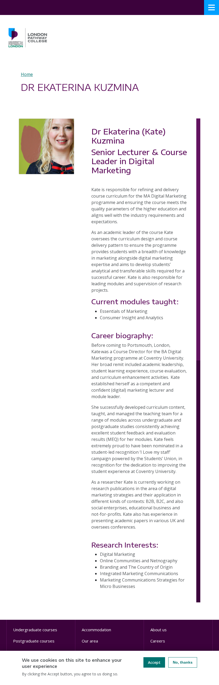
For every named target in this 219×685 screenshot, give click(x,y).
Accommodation (96, 629)
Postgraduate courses (33, 641)
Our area (90, 641)
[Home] (28, 37)
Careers (157, 641)
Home (27, 74)
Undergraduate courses (35, 629)
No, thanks (183, 662)
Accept (154, 662)
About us (158, 629)
